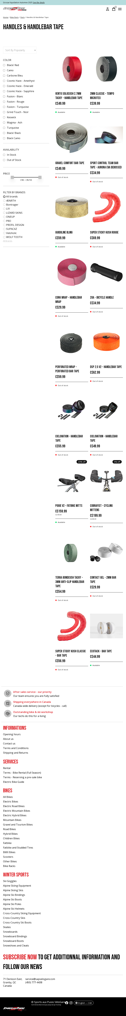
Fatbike (7, 843)
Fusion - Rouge (15, 101)
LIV (8, 208)
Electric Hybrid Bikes (14, 815)
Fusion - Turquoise (18, 107)
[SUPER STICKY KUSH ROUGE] (106, 207)
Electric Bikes (10, 801)
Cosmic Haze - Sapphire (20, 91)
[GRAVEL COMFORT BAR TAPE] (71, 138)
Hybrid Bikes (10, 833)
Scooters (8, 856)
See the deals (39, 2)
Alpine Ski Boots (12, 899)
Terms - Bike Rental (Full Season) (22, 772)
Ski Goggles (10, 881)
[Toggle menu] (120, 9)
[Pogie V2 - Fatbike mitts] (71, 480)
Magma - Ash (14, 122)
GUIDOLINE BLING (64, 232)
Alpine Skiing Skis (13, 890)
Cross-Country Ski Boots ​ (17, 922)
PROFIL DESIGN (15, 225)
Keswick (11, 117)
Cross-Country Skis (14, 918)
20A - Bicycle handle (102, 298)
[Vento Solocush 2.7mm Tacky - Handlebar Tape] (71, 68)
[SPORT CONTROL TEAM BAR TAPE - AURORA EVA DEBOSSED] (106, 138)
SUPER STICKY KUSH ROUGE (104, 232)
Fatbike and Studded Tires (18, 847)
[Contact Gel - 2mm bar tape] (106, 552)
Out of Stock (14, 160)
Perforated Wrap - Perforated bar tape (67, 369)
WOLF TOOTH (14, 237)
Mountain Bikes (12, 820)
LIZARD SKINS (14, 212)
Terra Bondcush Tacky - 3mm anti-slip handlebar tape (69, 582)
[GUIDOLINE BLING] (71, 207)
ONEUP (10, 216)
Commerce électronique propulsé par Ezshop (46, 1005)
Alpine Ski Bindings (14, 895)
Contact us (9, 743)
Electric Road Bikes (14, 806)
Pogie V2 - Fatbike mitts (68, 506)
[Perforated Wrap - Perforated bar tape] (71, 342)
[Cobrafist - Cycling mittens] (106, 480)
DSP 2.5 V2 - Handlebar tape (106, 367)
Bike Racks (9, 866)
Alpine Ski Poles (12, 904)
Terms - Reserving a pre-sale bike (22, 777)
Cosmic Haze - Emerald (20, 86)
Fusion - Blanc (15, 96)
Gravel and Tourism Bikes (18, 824)
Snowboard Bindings (15, 936)
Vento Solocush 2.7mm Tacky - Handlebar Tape (68, 96)
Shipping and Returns (15, 752)
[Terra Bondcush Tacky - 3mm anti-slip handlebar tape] (71, 552)
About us (8, 739)
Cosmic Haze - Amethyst (21, 80)
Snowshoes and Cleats (16, 945)
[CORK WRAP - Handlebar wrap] (71, 272)
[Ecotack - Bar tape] (106, 626)
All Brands (7, 240)
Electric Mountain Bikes (16, 810)
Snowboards (10, 931)
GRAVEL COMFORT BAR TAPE (69, 163)
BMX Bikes (9, 852)
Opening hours (12, 734)
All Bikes (8, 797)
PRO (8, 221)
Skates (7, 927)
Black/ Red (13, 65)
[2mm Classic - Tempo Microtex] (106, 68)
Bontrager (12, 204)
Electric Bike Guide (13, 782)
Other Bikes (10, 861)
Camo (10, 70)
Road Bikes (9, 829)
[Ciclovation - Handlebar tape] (71, 411)
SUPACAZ (11, 229)
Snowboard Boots (13, 941)
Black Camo (13, 138)
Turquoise (13, 127)
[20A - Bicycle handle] (106, 272)
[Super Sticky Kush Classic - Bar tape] (71, 626)
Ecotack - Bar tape (101, 651)
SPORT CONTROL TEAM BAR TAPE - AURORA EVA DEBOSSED (106, 165)
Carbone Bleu (15, 75)
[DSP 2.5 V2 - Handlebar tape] (106, 342)
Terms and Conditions (16, 748)
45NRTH (11, 200)
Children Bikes (11, 838)
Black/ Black (14, 133)
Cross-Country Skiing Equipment (22, 913)
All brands (12, 196)
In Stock (11, 154)
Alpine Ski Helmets (13, 908)
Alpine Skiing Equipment (17, 885)
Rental (6, 768)
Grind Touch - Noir (18, 112)
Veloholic (11, 233)
